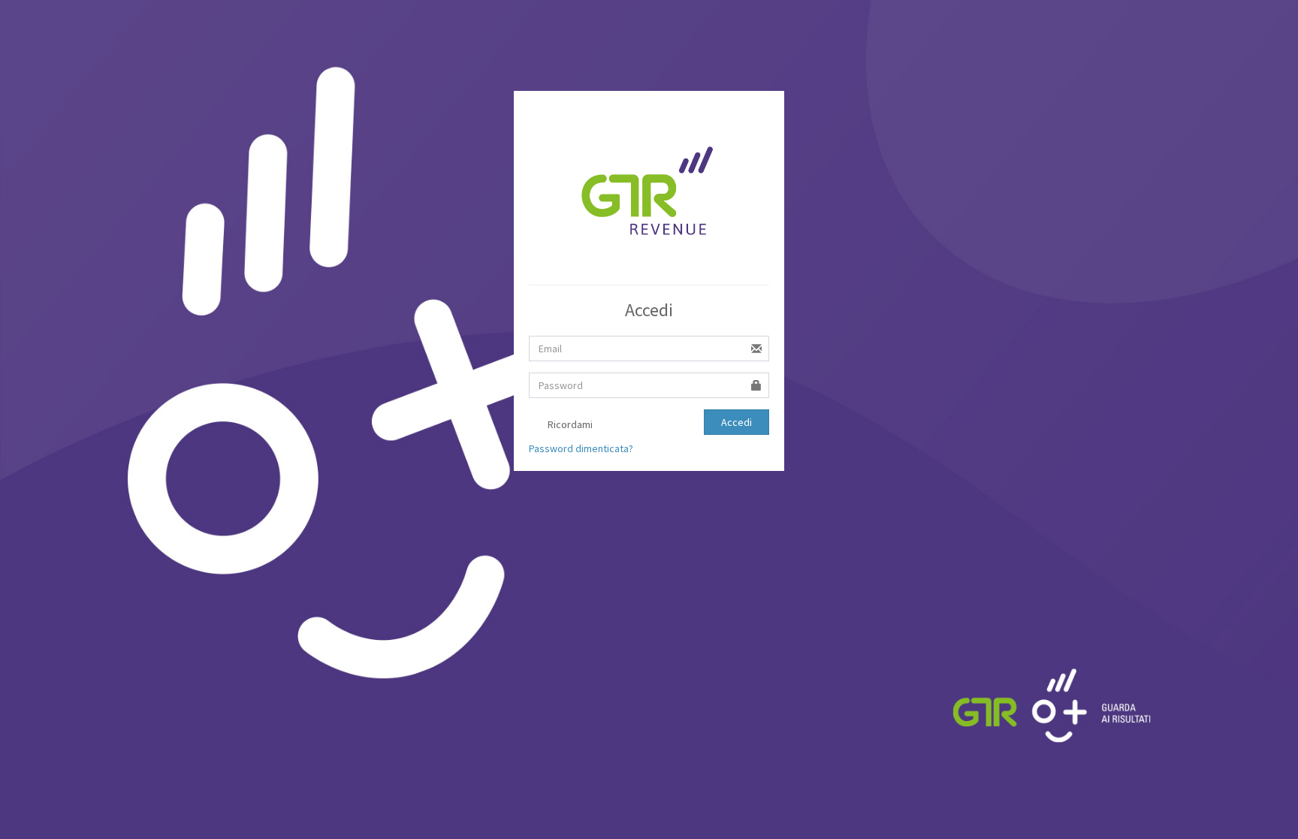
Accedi (736, 422)
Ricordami (569, 424)
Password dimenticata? (581, 448)
